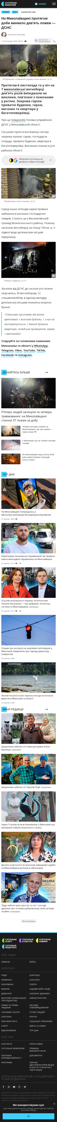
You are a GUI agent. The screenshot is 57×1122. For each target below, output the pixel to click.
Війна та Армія (38, 1026)
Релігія (33, 1016)
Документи (36, 1055)
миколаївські (14, 89)
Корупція (35, 975)
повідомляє (18, 120)
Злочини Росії (9, 1021)
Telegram (7, 350)
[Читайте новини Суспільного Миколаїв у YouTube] (14, 1087)
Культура (35, 980)
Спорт (4, 1026)
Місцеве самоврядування (39, 1006)
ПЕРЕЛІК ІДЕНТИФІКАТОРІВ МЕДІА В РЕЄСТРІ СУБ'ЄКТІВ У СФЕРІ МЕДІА (42, 1066)
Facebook (7, 355)
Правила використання (38, 1049)
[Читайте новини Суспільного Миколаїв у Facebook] (3, 1087)
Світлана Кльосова (16, 34)
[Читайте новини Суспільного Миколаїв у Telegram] (25, 1087)
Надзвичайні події (28, 12)
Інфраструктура (38, 998)
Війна (33, 962)
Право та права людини (9, 1006)
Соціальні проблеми (41, 1021)
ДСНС (15, 12)
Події (4, 975)
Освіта (33, 984)
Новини (5, 962)
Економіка (7, 984)
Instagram (25, 355)
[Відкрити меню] (54, 3)
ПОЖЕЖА (6, 12)
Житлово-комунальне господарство (13, 999)
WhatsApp (41, 346)
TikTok (40, 350)
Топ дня (34, 1030)
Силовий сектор (10, 1012)
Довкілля (6, 993)
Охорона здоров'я (40, 993)
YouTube (29, 350)
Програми (6, 1062)
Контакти (6, 1044)
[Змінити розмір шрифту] (54, 41)
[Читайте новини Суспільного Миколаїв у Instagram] (9, 1087)
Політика (6, 1016)
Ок (28, 1116)
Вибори (5, 989)
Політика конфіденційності (11, 1056)
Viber (18, 350)
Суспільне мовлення (13, 1048)
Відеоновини (8, 1030)
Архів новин (36, 1044)
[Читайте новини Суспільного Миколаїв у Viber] (19, 1087)
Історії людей (37, 1012)
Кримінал (6, 980)
